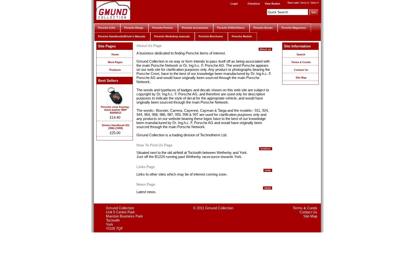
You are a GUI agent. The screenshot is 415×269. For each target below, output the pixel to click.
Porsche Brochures (211, 36)
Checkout (254, 3)
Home (115, 54)
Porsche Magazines (293, 27)
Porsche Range (133, 27)
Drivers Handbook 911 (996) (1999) (115, 127)
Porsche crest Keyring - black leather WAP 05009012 (115, 109)
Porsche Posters (162, 27)
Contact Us (301, 69)
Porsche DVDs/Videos (230, 27)
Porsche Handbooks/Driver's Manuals (121, 36)
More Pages (115, 62)
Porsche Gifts (106, 27)
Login (234, 3)
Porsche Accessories (195, 27)
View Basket (272, 3)
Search (301, 54)
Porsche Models (242, 36)
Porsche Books (263, 27)
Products (115, 69)
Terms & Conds (301, 62)
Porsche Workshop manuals (172, 36)
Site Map (301, 77)
